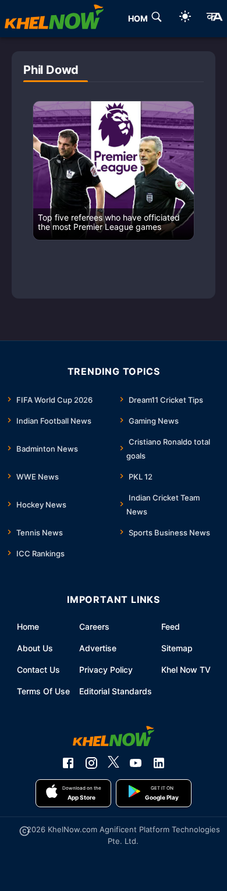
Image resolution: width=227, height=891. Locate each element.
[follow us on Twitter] (113, 763)
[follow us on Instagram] (91, 763)
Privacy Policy (106, 670)
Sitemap (177, 648)
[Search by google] (156, 18)
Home (28, 626)
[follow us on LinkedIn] (159, 763)
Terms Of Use (43, 691)
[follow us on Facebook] (68, 763)
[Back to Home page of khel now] (54, 18)
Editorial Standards (115, 691)
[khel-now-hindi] (214, 19)
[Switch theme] (185, 18)
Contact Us (38, 670)
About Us (35, 648)
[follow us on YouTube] (136, 763)
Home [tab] (140, 18)
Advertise (97, 648)
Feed (170, 626)
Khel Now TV (186, 670)
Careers (94, 626)
